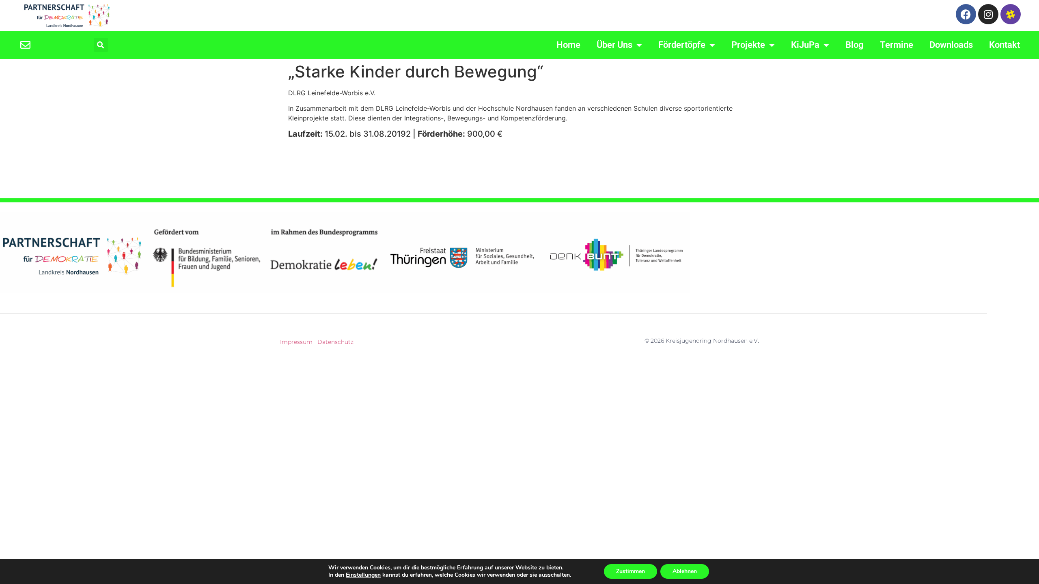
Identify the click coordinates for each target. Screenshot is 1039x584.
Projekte (748, 45)
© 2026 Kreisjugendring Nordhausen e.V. (702, 340)
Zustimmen (630, 571)
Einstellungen (363, 575)
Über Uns (614, 45)
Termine (896, 45)
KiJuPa (805, 45)
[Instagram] (988, 14)
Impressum (296, 342)
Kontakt (1004, 45)
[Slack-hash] (1010, 14)
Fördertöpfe (681, 45)
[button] (101, 45)
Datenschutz (335, 342)
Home (568, 45)
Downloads (951, 45)
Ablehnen (685, 571)
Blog (854, 45)
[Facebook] (966, 14)
